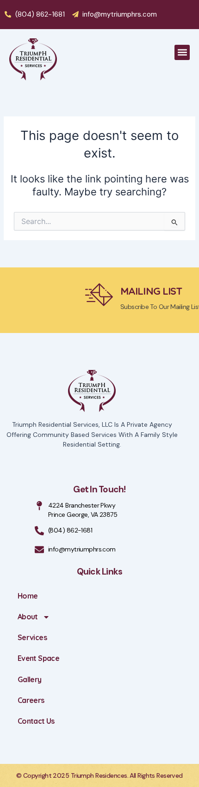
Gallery (30, 679)
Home (27, 595)
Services (32, 637)
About (28, 616)
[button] (182, 52)
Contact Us (36, 721)
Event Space (38, 658)
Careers (31, 700)
